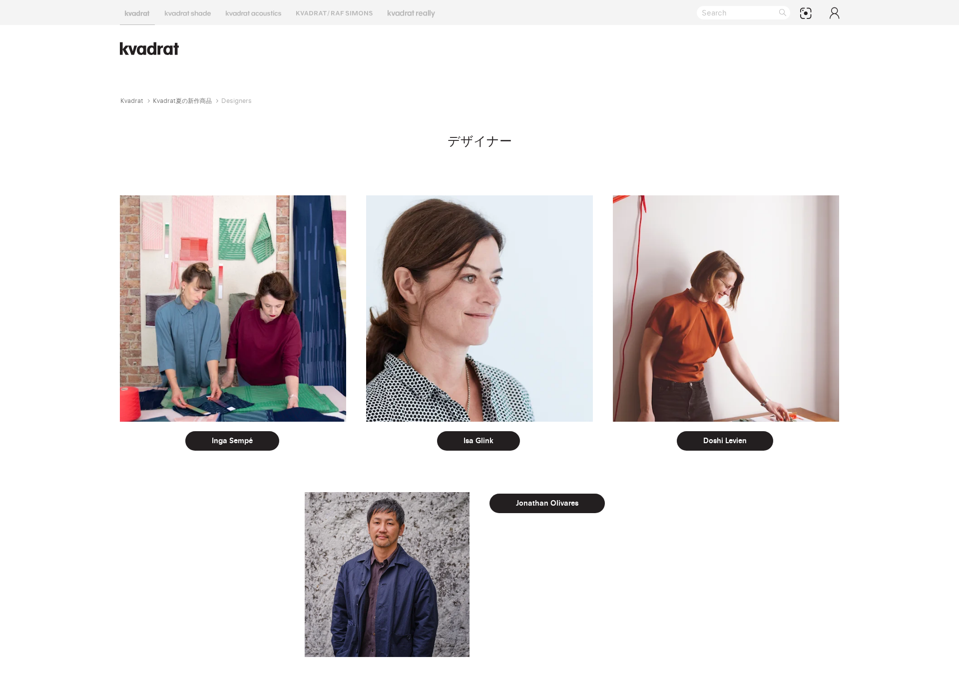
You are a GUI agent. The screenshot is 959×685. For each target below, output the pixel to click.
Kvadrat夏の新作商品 (182, 100)
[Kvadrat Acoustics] (253, 12)
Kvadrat (131, 100)
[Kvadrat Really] (411, 12)
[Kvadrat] (137, 12)
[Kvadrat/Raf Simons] (334, 12)
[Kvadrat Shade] (188, 12)
